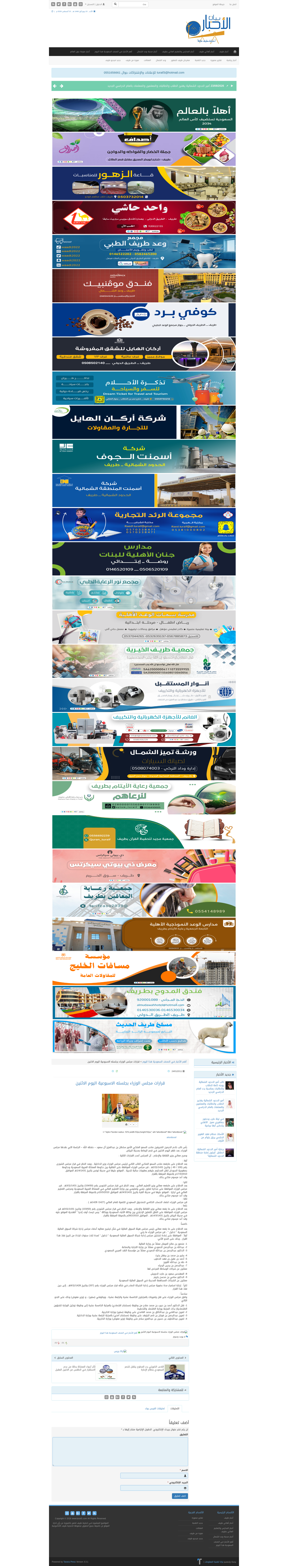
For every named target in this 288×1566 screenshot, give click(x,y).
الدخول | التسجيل (94, 4)
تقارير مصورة (216, 60)
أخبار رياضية (231, 60)
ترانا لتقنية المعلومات (214, 1562)
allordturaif (171, 1137)
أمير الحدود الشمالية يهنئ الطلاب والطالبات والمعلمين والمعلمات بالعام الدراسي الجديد (210, 1105)
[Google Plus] (70, 4)
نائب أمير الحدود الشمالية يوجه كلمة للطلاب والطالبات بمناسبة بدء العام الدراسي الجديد (210, 1087)
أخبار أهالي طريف (206, 51)
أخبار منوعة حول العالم (80, 51)
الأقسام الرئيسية (225, 1512)
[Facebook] (64, 4)
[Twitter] (59, 4)
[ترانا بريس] (200, 1562)
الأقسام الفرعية (196, 1512)
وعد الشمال (161, 60)
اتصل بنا (233, 4)
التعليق (184, 1434)
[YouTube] (75, 4)
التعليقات (174, 1408)
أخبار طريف (223, 51)
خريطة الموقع (218, 4)
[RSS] (53, 4)
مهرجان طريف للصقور (180, 60)
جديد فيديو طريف (113, 60)
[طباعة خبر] (126, 1124)
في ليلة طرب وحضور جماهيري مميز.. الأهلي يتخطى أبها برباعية (173, 85)
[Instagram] (80, 4)
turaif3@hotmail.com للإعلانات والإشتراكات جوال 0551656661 (144, 72)
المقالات (147, 60)
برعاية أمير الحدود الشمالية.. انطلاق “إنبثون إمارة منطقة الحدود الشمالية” (210, 1152)
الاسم (184, 1470)
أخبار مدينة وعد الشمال (147, 51)
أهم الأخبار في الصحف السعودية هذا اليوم (113, 51)
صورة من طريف (132, 60)
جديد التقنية (200, 60)
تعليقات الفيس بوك (155, 1408)
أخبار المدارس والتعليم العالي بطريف (178, 51)
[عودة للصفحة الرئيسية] (207, 32)
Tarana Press (70, 1562)
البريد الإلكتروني (178, 1482)
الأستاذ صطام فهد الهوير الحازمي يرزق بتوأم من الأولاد (211, 1137)
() (56, 1343)
